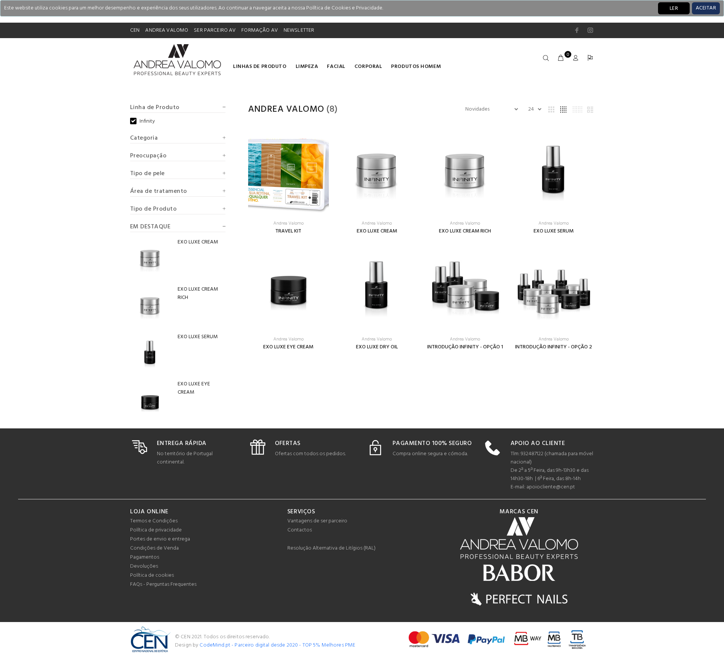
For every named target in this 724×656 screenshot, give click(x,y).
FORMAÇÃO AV (259, 30)
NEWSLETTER (299, 30)
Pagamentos (144, 557)
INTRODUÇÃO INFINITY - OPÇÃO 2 (553, 347)
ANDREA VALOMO (166, 30)
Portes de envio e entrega (160, 539)
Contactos (299, 530)
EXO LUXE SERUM (554, 231)
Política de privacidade (156, 530)
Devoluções (144, 566)
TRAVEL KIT (288, 231)
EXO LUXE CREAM (377, 231)
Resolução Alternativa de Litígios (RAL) (331, 548)
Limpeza (307, 66)
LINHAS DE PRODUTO (260, 66)
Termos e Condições (154, 521)
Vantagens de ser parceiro (317, 521)
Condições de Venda (154, 548)
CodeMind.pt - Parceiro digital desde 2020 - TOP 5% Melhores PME (277, 645)
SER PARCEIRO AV (215, 30)
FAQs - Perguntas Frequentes (163, 584)
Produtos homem (416, 66)
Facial (336, 66)
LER (674, 8)
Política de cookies (152, 575)
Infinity (147, 121)
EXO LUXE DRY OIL (377, 347)
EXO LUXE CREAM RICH (465, 231)
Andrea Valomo (286, 109)
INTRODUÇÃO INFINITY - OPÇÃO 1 (465, 347)
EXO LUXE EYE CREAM (288, 347)
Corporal (368, 66)
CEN (135, 30)
